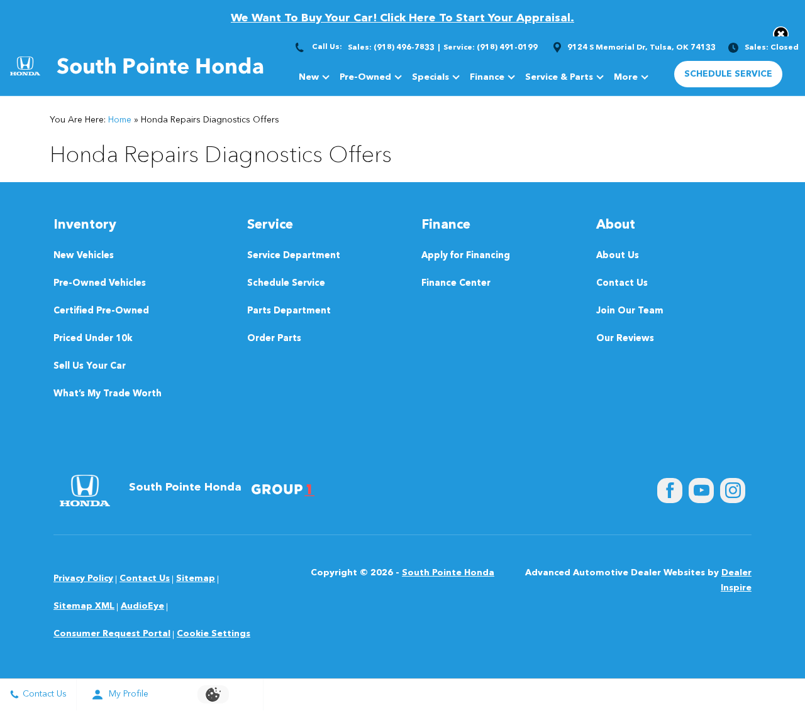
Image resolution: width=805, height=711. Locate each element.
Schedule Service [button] (728, 74)
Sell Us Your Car (89, 366)
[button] (781, 34)
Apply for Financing (465, 256)
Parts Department (289, 311)
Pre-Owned (365, 77)
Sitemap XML (83, 606)
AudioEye (142, 606)
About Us (617, 256)
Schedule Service (286, 283)
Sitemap (195, 578)
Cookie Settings (213, 633)
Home (119, 120)
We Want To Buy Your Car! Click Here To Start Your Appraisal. (402, 18)
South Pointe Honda (448, 572)
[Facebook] (669, 490)
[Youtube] (701, 490)
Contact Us (622, 283)
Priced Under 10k (93, 339)
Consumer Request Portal (111, 633)
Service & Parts (559, 77)
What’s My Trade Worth (107, 394)
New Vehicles (83, 256)
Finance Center (456, 283)
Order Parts (274, 339)
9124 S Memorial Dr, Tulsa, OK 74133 (641, 48)
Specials (430, 77)
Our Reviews (625, 339)
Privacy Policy (83, 578)
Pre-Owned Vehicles (99, 283)
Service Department (293, 256)
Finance (487, 77)
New (309, 77)
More (625, 79)
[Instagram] (732, 490)
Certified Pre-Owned (101, 311)
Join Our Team (629, 311)
